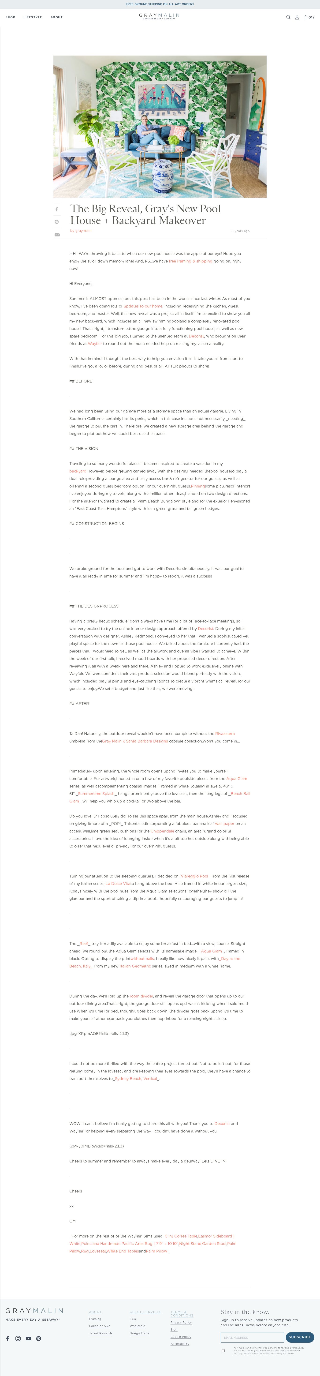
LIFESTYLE (32, 17)
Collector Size (99, 1326)
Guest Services (146, 1312)
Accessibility (180, 1344)
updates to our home (143, 306)
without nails (142, 958)
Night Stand (190, 1243)
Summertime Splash (96, 793)
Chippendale (162, 831)
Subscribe (300, 1337)
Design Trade (139, 1333)
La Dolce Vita (118, 883)
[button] (288, 17)
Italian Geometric (135, 966)
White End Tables (123, 1251)
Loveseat (98, 1251)
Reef (84, 943)
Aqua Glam (236, 778)
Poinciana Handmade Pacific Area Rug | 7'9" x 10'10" (129, 1243)
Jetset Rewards (100, 1333)
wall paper (224, 823)
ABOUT (57, 17)
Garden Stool (214, 1243)
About (95, 1312)
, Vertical (149, 1078)
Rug (85, 1251)
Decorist (196, 336)
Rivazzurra (225, 733)
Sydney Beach (128, 1078)
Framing (95, 1319)
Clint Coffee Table (181, 1236)
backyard (77, 471)
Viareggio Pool (194, 876)
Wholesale (137, 1326)
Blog (174, 1329)
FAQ (133, 1319)
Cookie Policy (181, 1337)
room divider (141, 996)
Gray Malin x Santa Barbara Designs (135, 741)
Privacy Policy (181, 1322)
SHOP (10, 17)
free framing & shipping (190, 261)
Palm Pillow (156, 1251)
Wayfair (95, 343)
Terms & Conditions (182, 1313)
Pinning (198, 486)
